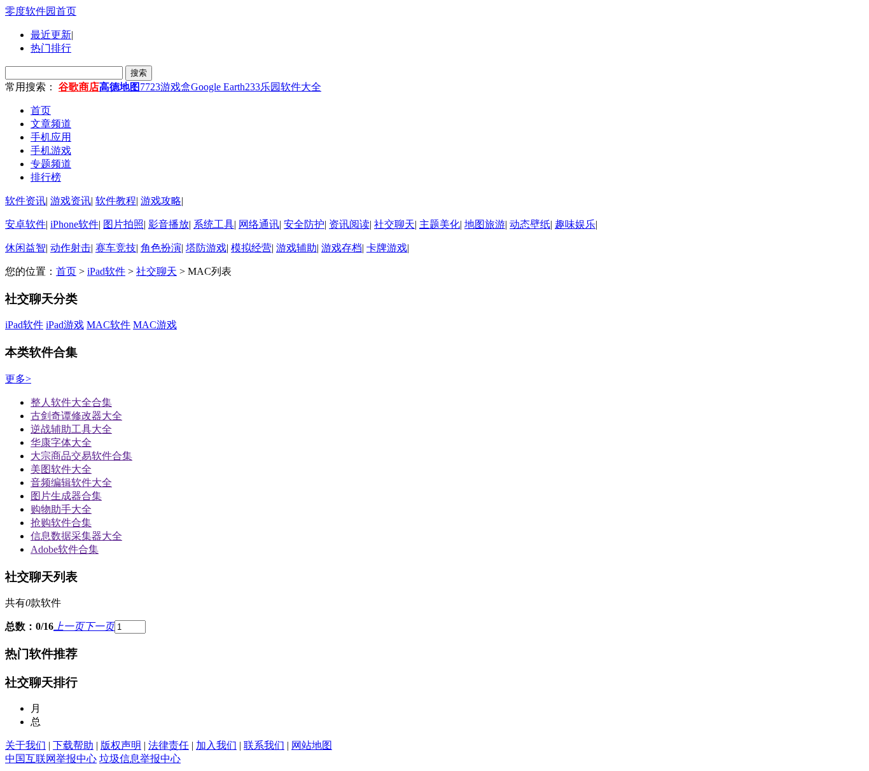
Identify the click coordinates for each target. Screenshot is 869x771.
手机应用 (51, 137)
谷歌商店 (79, 86)
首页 (41, 110)
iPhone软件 (74, 224)
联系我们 (264, 745)
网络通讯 (259, 224)
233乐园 (263, 86)
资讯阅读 (349, 224)
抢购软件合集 (61, 522)
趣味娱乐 (575, 224)
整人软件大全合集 (71, 402)
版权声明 (121, 745)
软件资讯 (25, 200)
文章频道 (51, 123)
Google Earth (218, 86)
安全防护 (304, 224)
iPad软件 (106, 271)
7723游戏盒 (165, 86)
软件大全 (301, 86)
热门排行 (51, 48)
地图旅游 (484, 224)
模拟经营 (251, 247)
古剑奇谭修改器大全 (76, 415)
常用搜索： (30, 86)
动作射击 (70, 247)
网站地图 (311, 745)
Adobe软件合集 (65, 549)
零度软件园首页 (40, 11)
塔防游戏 (206, 247)
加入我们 (216, 745)
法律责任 (168, 745)
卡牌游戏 (386, 247)
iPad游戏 (65, 324)
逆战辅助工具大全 (71, 429)
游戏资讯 (70, 200)
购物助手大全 (61, 509)
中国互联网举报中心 (51, 758)
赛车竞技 (115, 247)
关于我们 (25, 745)
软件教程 (115, 200)
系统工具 (213, 224)
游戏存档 (341, 247)
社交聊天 (394, 224)
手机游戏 (51, 150)
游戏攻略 (161, 200)
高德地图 (119, 86)
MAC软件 (108, 324)
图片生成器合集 (66, 495)
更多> (18, 378)
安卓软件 (25, 224)
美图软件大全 (61, 469)
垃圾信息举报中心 (140, 758)
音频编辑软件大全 (71, 482)
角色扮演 (161, 247)
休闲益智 (25, 247)
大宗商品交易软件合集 (81, 455)
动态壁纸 (530, 224)
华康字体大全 (61, 442)
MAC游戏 (155, 324)
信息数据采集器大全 (76, 536)
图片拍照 (123, 224)
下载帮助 (73, 745)
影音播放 (168, 224)
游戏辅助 (296, 247)
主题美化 (439, 224)
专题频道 (51, 163)
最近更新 (51, 34)
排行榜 (46, 177)
